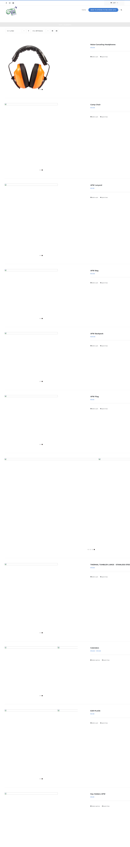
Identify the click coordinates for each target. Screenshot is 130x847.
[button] (121, 9)
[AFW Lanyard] (41, 221)
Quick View (104, 56)
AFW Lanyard (96, 185)
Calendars (94, 648)
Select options (96, 660)
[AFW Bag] (41, 295)
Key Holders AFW (97, 794)
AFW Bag (94, 271)
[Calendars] (41, 672)
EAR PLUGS (95, 711)
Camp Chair (95, 105)
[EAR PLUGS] (41, 745)
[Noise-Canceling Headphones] (41, 68)
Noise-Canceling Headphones (103, 45)
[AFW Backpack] (41, 358)
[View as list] (56, 31)
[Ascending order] (28, 31)
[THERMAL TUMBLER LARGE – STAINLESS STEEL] (41, 599)
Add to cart (95, 56)
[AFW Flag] (41, 421)
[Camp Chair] (41, 138)
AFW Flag (94, 397)
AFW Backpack (96, 334)
